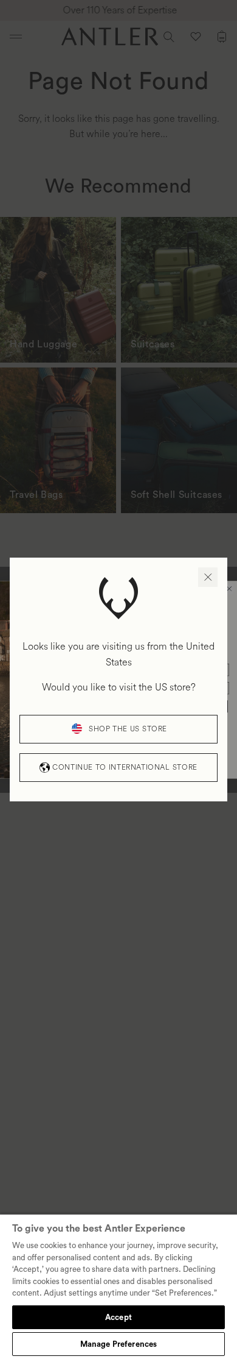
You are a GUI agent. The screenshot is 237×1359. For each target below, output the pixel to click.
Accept (118, 1317)
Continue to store (124, 767)
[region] (118, 1286)
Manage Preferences (118, 1344)
